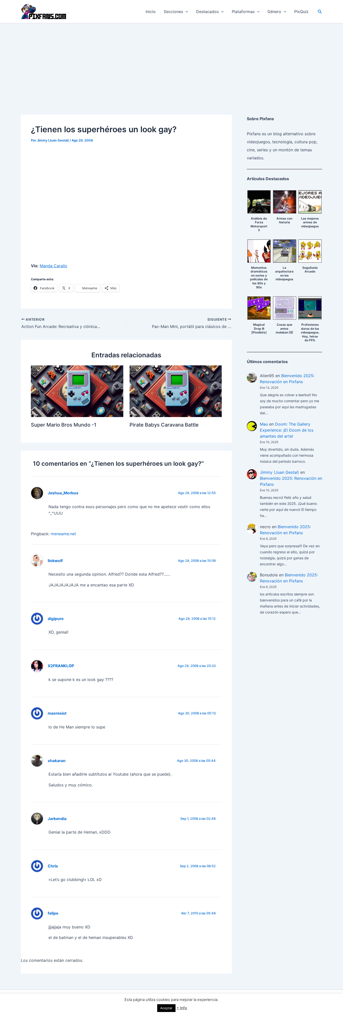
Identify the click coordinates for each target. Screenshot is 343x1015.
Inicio (151, 11)
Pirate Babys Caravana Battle (164, 425)
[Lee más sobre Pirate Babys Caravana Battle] (176, 390)
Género (274, 11)
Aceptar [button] (166, 1008)
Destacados (207, 11)
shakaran (57, 760)
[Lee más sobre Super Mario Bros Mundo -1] (77, 390)
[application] (185, 12)
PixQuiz (301, 11)
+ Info (182, 1007)
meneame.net (63, 533)
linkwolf (55, 560)
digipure (56, 618)
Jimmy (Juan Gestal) (279, 472)
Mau (264, 424)
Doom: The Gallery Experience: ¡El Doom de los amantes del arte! (286, 430)
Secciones (173, 11)
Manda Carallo (53, 265)
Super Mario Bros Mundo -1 (63, 425)
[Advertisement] (171, 61)
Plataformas (243, 11)
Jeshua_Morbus (63, 493)
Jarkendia (57, 818)
